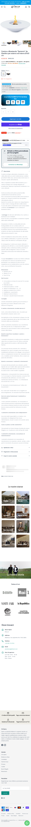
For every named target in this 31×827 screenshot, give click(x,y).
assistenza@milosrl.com (11, 649)
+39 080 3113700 (9, 643)
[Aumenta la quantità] (13, 112)
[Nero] (8, 74)
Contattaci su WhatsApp (15, 164)
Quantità (3, 108)
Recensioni (4, 771)
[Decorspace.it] (15, 7)
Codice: (21, 3)
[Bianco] (3, 74)
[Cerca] (5, 7)
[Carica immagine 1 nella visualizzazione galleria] (15, 24)
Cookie (3, 766)
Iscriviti (5, 793)
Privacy (3, 764)
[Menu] (2, 7)
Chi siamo (3, 754)
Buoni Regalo (4, 769)
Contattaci (4, 759)
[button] (15, 568)
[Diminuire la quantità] (3, 112)
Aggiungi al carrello (15, 119)
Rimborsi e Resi (5, 757)
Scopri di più (24, 87)
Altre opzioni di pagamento (15, 128)
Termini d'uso (4, 761)
